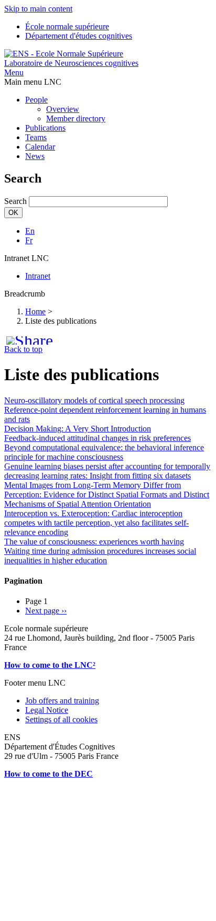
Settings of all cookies (61, 719)
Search (15, 201)
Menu (14, 72)
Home (35, 311)
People (36, 99)
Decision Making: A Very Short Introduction (77, 428)
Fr (29, 240)
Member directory (75, 118)
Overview (62, 109)
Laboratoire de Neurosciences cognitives (71, 63)
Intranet (37, 275)
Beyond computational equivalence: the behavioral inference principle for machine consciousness (104, 452)
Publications (45, 127)
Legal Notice (46, 710)
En (30, 230)
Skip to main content (38, 8)
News (35, 156)
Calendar (40, 146)
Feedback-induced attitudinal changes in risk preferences (97, 438)
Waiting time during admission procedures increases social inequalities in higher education (100, 556)
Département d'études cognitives (78, 35)
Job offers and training (62, 700)
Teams (36, 137)
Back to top (23, 349)
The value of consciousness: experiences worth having (94, 541)
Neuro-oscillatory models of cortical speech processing (94, 400)
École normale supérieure (67, 26)
